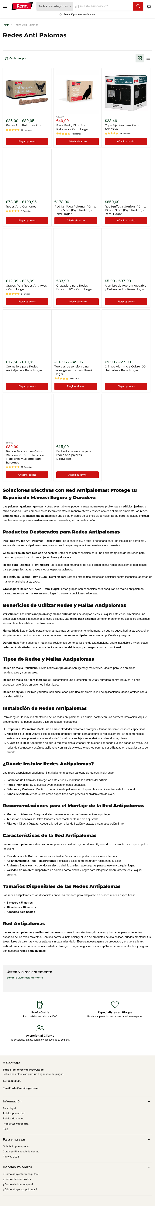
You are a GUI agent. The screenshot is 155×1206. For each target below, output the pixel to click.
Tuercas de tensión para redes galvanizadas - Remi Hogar (73, 370)
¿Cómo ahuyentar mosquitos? (21, 1173)
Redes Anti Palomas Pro (23, 125)
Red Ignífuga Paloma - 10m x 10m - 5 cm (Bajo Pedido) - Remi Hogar (75, 210)
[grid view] (140, 58)
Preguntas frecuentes (16, 1123)
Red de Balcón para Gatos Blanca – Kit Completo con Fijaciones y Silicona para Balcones (25, 457)
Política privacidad (14, 1113)
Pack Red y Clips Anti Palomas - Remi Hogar (72, 127)
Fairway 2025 (11, 1156)
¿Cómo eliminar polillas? (17, 1179)
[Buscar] (138, 6)
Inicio (6, 24)
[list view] (148, 58)
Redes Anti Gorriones (21, 206)
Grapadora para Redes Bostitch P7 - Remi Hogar (74, 287)
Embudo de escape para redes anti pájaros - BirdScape (73, 454)
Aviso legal (9, 1108)
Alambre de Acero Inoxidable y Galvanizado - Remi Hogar (125, 287)
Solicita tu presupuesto (16, 1146)
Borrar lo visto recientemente (24, 977)
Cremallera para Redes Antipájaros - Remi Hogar (24, 368)
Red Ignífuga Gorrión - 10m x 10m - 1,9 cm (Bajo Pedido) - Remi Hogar (125, 210)
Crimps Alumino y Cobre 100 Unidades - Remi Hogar (125, 368)
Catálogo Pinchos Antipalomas (21, 1151)
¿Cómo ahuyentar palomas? (20, 1189)
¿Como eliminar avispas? (18, 1184)
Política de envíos (13, 1118)
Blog (5, 1128)
